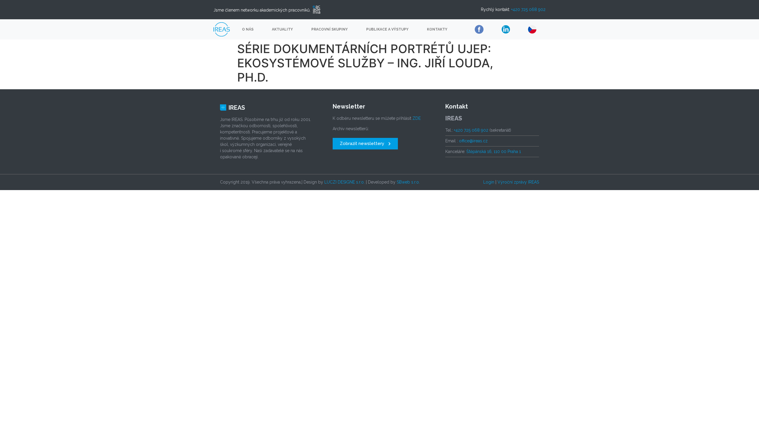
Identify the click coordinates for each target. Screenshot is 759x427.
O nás (247, 29)
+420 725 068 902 (528, 9)
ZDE (416, 118)
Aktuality (282, 29)
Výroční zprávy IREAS (518, 182)
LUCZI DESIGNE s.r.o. (344, 182)
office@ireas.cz (473, 140)
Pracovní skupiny (329, 29)
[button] (365, 143)
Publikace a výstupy (387, 29)
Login (488, 182)
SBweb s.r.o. (408, 182)
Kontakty (437, 29)
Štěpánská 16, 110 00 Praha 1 (493, 151)
